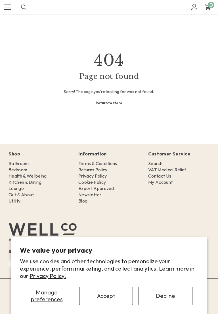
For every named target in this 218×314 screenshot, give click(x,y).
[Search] (23, 7)
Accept (106, 295)
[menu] (7, 7)
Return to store (109, 103)
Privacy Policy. (48, 275)
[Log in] (194, 7)
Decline (165, 295)
